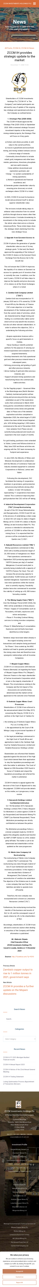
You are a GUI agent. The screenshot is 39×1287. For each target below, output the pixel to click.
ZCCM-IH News (27, 48)
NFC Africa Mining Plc (20, 1238)
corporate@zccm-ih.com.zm (19, 1137)
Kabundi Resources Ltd (19, 1188)
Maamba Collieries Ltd (19, 1207)
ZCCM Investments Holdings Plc (17, 4)
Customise (19, 1277)
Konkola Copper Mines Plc (19, 1199)
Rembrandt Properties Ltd (19, 1242)
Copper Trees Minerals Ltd (19, 1168)
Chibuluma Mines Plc (19, 1157)
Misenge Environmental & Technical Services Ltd (19, 1224)
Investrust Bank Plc (19, 1185)
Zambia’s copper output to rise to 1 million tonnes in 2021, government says (18, 973)
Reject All (19, 1282)
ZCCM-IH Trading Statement (13, 1077)
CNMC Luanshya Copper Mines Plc (19, 1164)
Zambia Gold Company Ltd (19, 1246)
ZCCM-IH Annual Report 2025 (14, 1065)
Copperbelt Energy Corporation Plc (19, 1171)
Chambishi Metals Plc (19, 1153)
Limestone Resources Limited (19, 1235)
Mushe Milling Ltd (19, 1231)
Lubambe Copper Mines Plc (19, 1203)
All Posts (8, 48)
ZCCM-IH (16, 48)
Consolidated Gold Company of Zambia (19, 1160)
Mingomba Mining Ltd (19, 1210)
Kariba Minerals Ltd (19, 1196)
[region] (19, 1269)
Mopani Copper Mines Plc (19, 1227)
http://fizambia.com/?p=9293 (23, 957)
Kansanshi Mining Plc (19, 1192)
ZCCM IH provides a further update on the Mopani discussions (18, 990)
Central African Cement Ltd (19, 1149)
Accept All (19, 1271)
